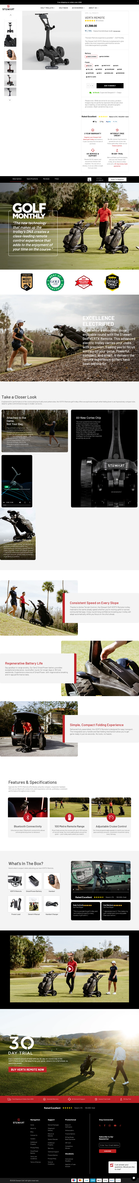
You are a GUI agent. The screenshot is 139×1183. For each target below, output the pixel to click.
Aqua (116, 65)
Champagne (110, 69)
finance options (117, 145)
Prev (11, 15)
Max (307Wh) (105, 56)
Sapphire (90, 73)
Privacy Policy (34, 1147)
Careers (32, 1139)
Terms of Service (35, 1162)
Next (10, 100)
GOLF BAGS (63, 8)
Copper (99, 69)
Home (86, 13)
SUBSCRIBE (107, 1151)
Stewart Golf (19, 1180)
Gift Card (68, 1143)
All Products (94, 13)
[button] (90, 21)
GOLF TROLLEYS (47, 8)
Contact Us (33, 1135)
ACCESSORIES (78, 8)
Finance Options (70, 1134)
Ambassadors (69, 1130)
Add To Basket (117, 179)
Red (97, 65)
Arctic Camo (91, 77)
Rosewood (120, 73)
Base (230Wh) (91, 56)
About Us (33, 1128)
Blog (31, 1132)
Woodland (109, 73)
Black (89, 65)
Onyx (100, 73)
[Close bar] (137, 1)
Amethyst (106, 65)
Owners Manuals (53, 1139)
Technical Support (53, 1152)
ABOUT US (93, 8)
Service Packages (53, 1125)
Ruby (120, 69)
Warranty (50, 1148)
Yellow (90, 69)
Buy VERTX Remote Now (27, 1069)
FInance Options (53, 1155)
